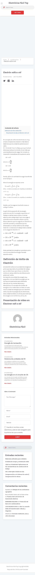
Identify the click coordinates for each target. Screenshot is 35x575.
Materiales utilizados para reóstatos (15, 459)
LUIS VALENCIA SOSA (11, 506)
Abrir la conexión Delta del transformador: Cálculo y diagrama (17, 509)
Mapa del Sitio (11, 569)
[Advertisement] (17, 35)
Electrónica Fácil (17, 326)
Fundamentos (7, 77)
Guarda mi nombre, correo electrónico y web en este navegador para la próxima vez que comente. (17, 429)
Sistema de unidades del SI (14, 359)
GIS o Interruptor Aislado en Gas (14, 471)
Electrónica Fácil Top (18, 3)
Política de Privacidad (22, 569)
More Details (7, 351)
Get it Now (17, 12)
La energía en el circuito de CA (16, 375)
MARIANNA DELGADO (11, 501)
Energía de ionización (12, 343)
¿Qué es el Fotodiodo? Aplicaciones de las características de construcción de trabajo (16, 467)
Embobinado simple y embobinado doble (17, 461)
